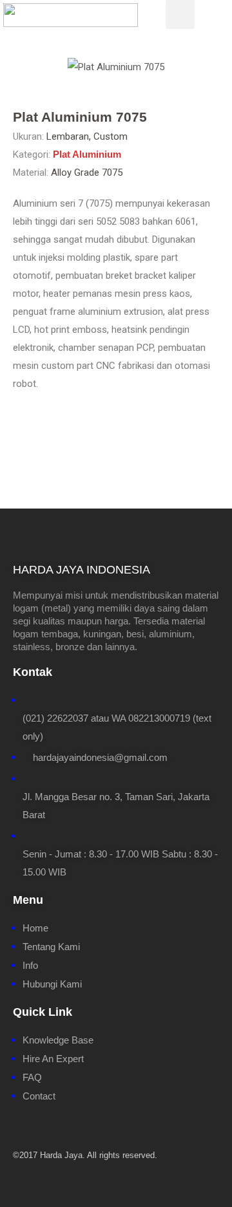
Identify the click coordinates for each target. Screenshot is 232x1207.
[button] (20, 67)
